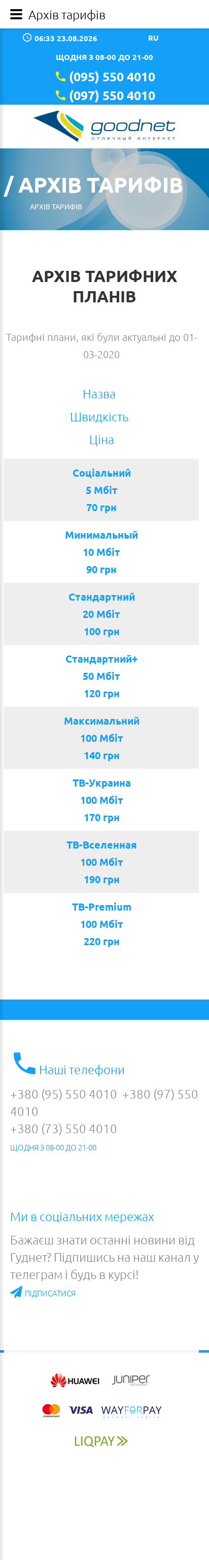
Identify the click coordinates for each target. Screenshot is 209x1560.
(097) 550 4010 (112, 95)
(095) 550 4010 (112, 76)
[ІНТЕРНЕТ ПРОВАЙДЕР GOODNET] (104, 126)
